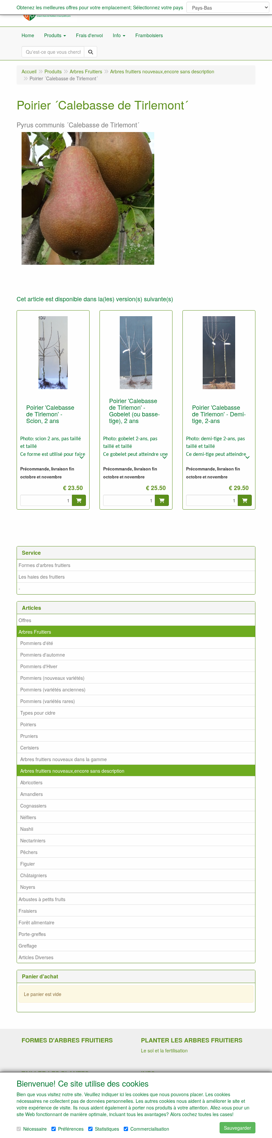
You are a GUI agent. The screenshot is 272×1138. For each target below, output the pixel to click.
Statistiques (107, 1128)
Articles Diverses (36, 957)
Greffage (28, 945)
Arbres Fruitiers (35, 631)
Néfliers (28, 817)
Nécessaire (35, 1128)
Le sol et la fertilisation (164, 1050)
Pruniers (29, 736)
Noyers (27, 887)
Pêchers (28, 852)
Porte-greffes (32, 934)
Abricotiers (31, 782)
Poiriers (28, 724)
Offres (25, 620)
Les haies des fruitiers (42, 576)
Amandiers (31, 794)
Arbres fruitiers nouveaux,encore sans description (72, 770)
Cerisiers (29, 747)
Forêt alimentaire (36, 922)
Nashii (26, 828)
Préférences (71, 1128)
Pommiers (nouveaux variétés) (52, 678)
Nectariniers (32, 840)
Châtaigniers (33, 875)
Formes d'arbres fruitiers (44, 565)
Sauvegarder (237, 1127)
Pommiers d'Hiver (38, 666)
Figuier (27, 863)
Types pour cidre (37, 712)
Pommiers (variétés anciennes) (53, 689)
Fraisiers (28, 910)
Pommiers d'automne (42, 654)
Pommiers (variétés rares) (47, 701)
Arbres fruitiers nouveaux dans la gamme (63, 759)
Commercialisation (149, 1128)
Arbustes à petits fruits (42, 899)
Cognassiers (33, 805)
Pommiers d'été (36, 643)
